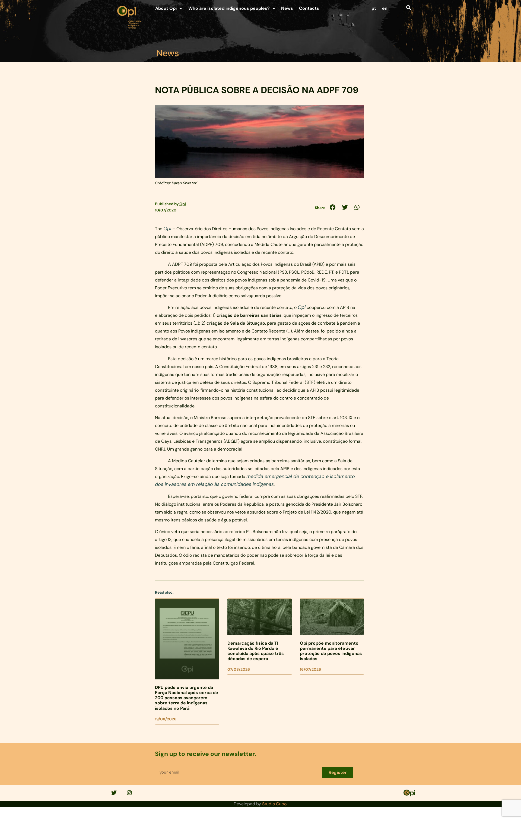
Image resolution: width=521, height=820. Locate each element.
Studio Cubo (274, 804)
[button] (408, 7)
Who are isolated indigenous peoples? (229, 8)
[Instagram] (129, 792)
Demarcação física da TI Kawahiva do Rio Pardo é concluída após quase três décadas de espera (255, 651)
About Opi (166, 8)
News (287, 8)
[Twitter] (114, 792)
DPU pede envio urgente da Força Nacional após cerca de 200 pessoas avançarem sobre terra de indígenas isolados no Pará (186, 698)
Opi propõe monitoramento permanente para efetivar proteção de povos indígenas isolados (331, 651)
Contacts (309, 8)
